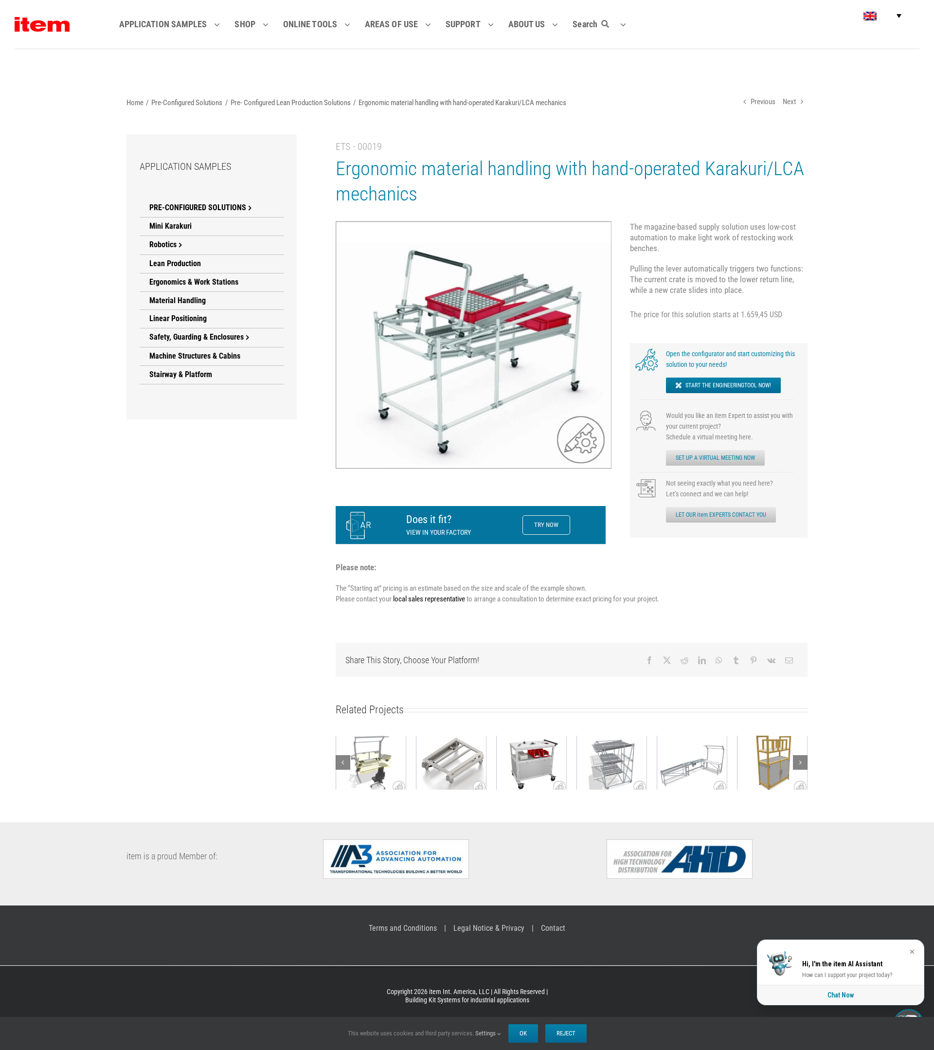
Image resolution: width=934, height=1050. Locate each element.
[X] (667, 660)
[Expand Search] (629, 24)
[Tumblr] (736, 660)
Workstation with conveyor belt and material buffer (691, 738)
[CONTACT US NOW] (647, 481)
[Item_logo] (42, 21)
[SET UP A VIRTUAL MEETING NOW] (647, 413)
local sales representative (429, 599)
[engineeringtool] (647, 352)
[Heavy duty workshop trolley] (531, 762)
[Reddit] (684, 660)
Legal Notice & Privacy (488, 928)
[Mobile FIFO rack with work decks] (611, 762)
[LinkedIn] (702, 660)
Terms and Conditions (403, 928)
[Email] (789, 660)
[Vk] (771, 660)
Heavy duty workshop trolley (531, 743)
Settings (486, 1033)
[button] (882, 15)
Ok (523, 1033)
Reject (566, 1033)
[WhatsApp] (719, 660)
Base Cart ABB (451, 754)
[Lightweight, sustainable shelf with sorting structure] (772, 762)
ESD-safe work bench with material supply (370, 743)
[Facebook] (649, 660)
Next (789, 101)
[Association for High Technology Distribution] (680, 843)
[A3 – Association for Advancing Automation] (396, 843)
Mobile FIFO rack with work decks (611, 743)
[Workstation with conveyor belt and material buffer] (692, 762)
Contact (553, 928)
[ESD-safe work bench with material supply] (371, 762)
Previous (763, 101)
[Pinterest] (753, 660)
